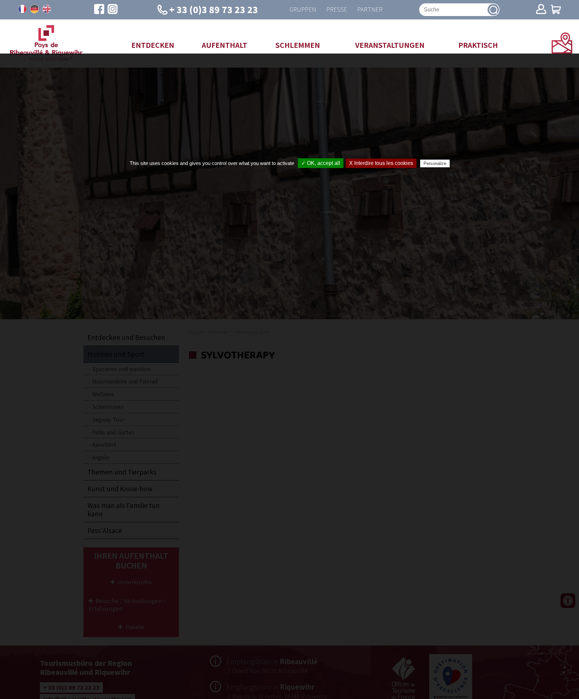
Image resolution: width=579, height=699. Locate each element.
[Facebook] (99, 9)
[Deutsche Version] (34, 9)
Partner (370, 9)
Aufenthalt (224, 45)
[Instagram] (113, 9)
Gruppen (303, 9)
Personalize (435, 163)
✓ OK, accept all (320, 163)
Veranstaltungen (390, 45)
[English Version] (46, 9)
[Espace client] (541, 9)
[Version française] (22, 9)
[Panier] (556, 10)
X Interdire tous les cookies (381, 163)
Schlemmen (297, 45)
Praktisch (478, 45)
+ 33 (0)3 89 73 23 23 (213, 9)
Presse (336, 9)
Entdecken (152, 45)
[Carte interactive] (562, 51)
